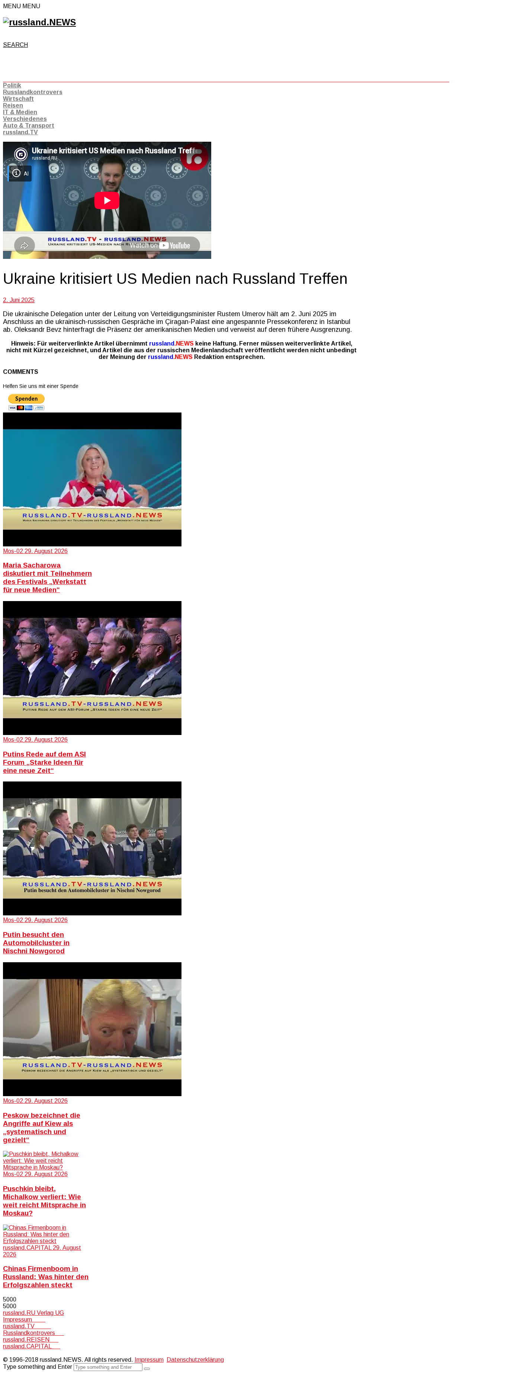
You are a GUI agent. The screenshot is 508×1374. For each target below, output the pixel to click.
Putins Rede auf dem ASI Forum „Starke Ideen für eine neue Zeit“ (44, 762)
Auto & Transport (28, 125)
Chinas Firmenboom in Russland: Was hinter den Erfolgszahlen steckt (46, 1277)
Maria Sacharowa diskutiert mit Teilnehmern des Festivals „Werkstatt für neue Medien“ (47, 577)
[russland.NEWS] (39, 22)
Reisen (13, 105)
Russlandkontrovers (32, 92)
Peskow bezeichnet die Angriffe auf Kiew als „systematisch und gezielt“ (41, 1127)
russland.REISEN (30, 1339)
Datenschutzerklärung (195, 1360)
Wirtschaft (18, 99)
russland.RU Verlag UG (33, 1313)
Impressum (24, 1319)
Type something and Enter (37, 1367)
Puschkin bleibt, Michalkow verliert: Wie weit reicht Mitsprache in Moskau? (44, 1201)
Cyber (11, 1353)
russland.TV (20, 132)
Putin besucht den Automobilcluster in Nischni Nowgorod (36, 943)
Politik (12, 85)
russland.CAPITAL (31, 1346)
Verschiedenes (25, 119)
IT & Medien (20, 112)
